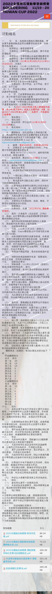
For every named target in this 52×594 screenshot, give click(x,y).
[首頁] (26, 7)
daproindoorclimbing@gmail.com (18, 142)
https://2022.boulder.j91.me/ (18, 129)
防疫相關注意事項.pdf (16, 568)
